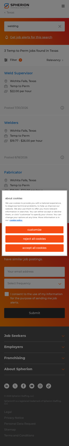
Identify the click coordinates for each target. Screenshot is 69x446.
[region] (34, 223)
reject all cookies (34, 238)
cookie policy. (16, 220)
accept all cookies (34, 247)
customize (34, 229)
